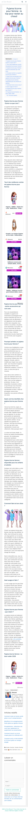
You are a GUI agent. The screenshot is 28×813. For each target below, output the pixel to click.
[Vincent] (8, 697)
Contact (21, 810)
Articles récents (14, 690)
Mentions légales (13, 810)
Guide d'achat (10, 747)
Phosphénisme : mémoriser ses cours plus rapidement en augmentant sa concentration (13, 728)
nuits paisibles (17, 639)
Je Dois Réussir (6, 2)
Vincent (14, 692)
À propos (7, 690)
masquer (15, 59)
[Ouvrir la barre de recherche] (22, 2)
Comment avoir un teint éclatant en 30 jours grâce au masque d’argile (13, 740)
